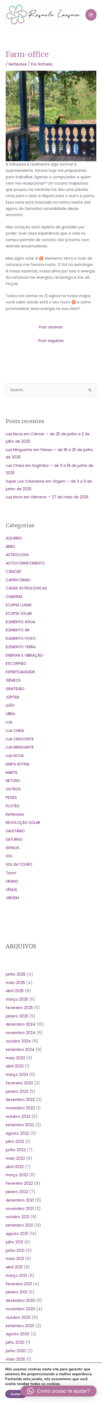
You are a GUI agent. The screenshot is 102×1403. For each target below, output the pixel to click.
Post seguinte (51, 340)
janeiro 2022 (17, 1191)
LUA (9, 722)
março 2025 (17, 999)
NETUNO (13, 780)
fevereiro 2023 (19, 1083)
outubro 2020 (18, 1317)
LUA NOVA (15, 755)
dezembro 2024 (20, 1024)
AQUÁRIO (14, 538)
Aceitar (16, 1394)
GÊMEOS (13, 680)
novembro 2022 (20, 1108)
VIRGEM (12, 898)
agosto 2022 (17, 1133)
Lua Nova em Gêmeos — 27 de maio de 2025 (47, 497)
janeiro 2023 (17, 1091)
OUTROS (13, 789)
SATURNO (14, 839)
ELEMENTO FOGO (21, 638)
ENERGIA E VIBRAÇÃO (24, 655)
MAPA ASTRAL (18, 764)
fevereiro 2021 (19, 1284)
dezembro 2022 (20, 1099)
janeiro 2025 (17, 1016)
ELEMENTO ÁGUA (20, 622)
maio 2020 (15, 1359)
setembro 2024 (20, 1049)
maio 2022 (15, 1158)
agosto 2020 (17, 1334)
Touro (11, 873)
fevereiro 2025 (19, 1007)
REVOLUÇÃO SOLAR (23, 822)
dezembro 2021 (20, 1200)
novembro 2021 (20, 1208)
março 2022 (17, 1175)
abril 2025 (15, 991)
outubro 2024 (18, 1041)
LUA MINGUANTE (20, 747)
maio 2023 (15, 1058)
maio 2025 (15, 982)
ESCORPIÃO (16, 663)
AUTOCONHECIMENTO (25, 563)
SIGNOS (12, 848)
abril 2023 (15, 1066)
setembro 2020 (20, 1325)
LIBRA (10, 713)
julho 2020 (15, 1342)
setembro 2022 (20, 1125)
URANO (12, 881)
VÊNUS (11, 889)
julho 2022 (15, 1141)
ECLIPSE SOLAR (19, 613)
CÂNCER (13, 571)
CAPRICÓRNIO (18, 580)
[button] (59, 1391)
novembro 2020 (20, 1309)
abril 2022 (15, 1166)
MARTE (11, 772)
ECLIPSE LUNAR (19, 605)
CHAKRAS (14, 596)
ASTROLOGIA (17, 554)
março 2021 (16, 1275)
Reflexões (18, 64)
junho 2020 (16, 1351)
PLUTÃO (13, 806)
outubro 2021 (17, 1216)
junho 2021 (15, 1250)
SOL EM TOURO (19, 864)
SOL (9, 856)
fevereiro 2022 (19, 1183)
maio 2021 (15, 1258)
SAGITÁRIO (15, 831)
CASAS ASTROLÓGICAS (26, 588)
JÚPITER (12, 697)
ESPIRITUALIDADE (20, 672)
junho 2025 (16, 974)
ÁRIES (10, 546)
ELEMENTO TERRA (21, 647)
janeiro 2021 (16, 1292)
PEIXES (11, 797)
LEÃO (10, 705)
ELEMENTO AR (17, 630)
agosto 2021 (17, 1233)
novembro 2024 (20, 1032)
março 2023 (17, 1074)
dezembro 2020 (20, 1300)
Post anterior (51, 327)
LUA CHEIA (15, 730)
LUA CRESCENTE (20, 739)
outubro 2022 (18, 1116)
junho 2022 (16, 1150)
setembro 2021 (19, 1225)
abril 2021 (14, 1267)
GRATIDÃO (15, 688)
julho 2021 (14, 1242)
